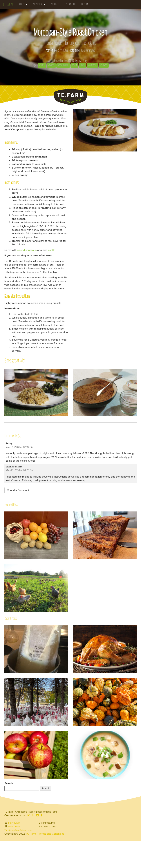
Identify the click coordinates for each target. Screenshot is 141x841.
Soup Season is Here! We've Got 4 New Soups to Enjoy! (73, 736)
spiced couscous (27, 249)
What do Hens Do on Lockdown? (4, 575)
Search (8, 783)
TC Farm (31, 833)
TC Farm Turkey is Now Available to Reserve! (4, 680)
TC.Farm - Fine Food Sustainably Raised (70, 97)
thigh (82, 65)
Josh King (82, 61)
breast (74, 65)
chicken (51, 65)
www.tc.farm (14, 826)
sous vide (103, 65)
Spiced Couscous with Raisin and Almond (73, 371)
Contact (56, 4)
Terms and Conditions (51, 833)
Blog (22, 4)
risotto (51, 249)
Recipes (38, 4)
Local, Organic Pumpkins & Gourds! (73, 680)
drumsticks (92, 65)
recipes (41, 65)
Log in (85, 4)
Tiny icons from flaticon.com (18, 830)
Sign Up (71, 4)
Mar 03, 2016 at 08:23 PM (19, 470)
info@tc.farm (13, 823)
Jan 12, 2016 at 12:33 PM (19, 447)
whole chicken (63, 65)
